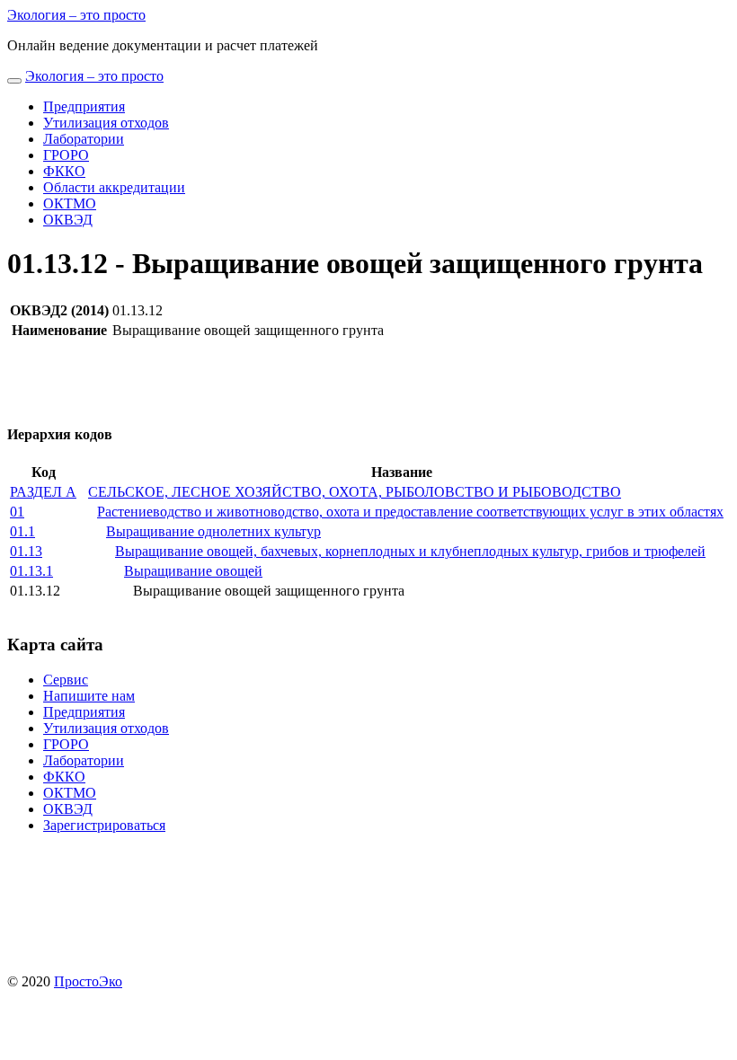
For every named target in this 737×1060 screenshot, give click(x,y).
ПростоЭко (88, 981)
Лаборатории (83, 138)
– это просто (76, 14)
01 (17, 511)
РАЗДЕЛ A (43, 491)
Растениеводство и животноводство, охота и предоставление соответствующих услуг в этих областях (410, 511)
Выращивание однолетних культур (213, 531)
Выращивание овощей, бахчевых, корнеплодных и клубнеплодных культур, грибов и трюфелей (410, 551)
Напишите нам (89, 695)
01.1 (22, 531)
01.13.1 (31, 571)
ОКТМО (69, 203)
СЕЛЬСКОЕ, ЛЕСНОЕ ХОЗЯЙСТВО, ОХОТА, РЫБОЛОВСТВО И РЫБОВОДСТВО (354, 491)
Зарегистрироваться (104, 825)
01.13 (26, 551)
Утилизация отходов (106, 122)
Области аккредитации (114, 187)
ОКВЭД (68, 219)
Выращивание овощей (193, 571)
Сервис (65, 679)
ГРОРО (66, 155)
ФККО (64, 171)
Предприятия (84, 106)
